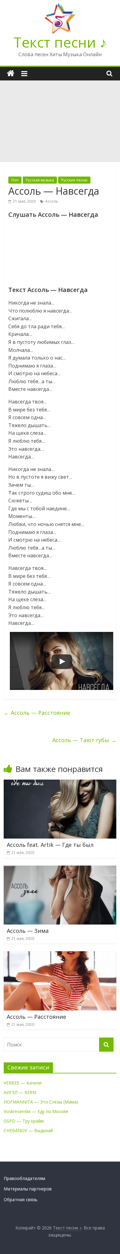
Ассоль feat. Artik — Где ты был (50, 844)
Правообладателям (24, 1178)
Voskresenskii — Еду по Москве (36, 1111)
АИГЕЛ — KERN (20, 1092)
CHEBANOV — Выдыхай (28, 1130)
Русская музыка (40, 180)
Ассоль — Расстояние (37, 712)
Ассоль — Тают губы (84, 740)
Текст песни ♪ (60, 42)
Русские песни (74, 180)
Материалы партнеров (28, 1189)
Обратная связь (21, 1199)
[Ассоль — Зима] (60, 869)
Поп (14, 180)
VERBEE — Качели (23, 1083)
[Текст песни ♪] (11, 73)
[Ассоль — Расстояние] (60, 955)
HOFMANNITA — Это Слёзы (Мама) (41, 1102)
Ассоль (51, 201)
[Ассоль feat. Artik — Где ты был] (60, 783)
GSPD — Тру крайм (24, 1121)
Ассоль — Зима (28, 930)
